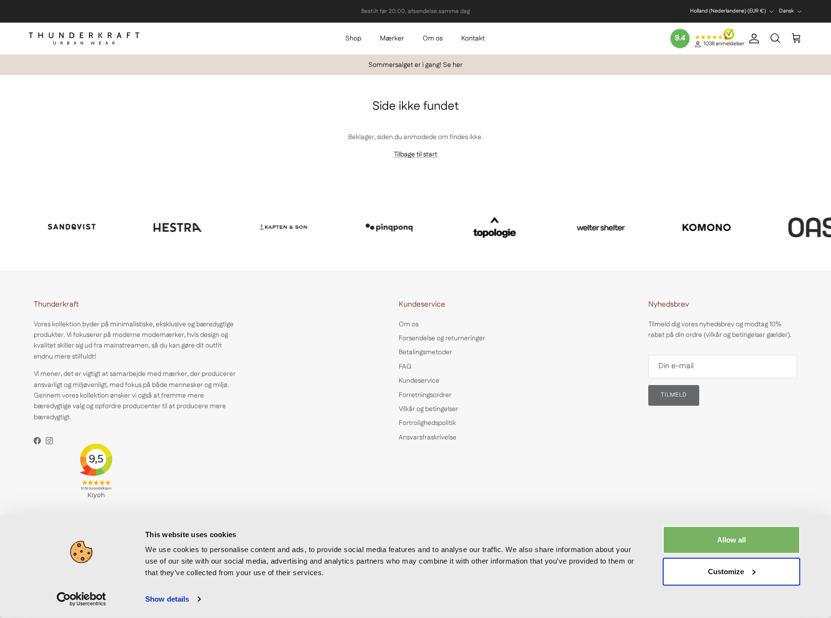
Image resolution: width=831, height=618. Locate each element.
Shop (353, 38)
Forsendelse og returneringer (442, 338)
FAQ (405, 367)
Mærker (392, 38)
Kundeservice (419, 381)
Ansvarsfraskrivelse (427, 437)
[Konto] (752, 38)
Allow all (731, 540)
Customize (726, 571)
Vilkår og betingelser (428, 409)
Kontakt (473, 38)
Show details (167, 599)
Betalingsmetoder (425, 352)
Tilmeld (674, 395)
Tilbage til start (415, 154)
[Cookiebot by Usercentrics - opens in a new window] (81, 599)
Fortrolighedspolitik (427, 423)
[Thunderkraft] (84, 38)
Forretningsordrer (425, 395)
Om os (432, 38)
